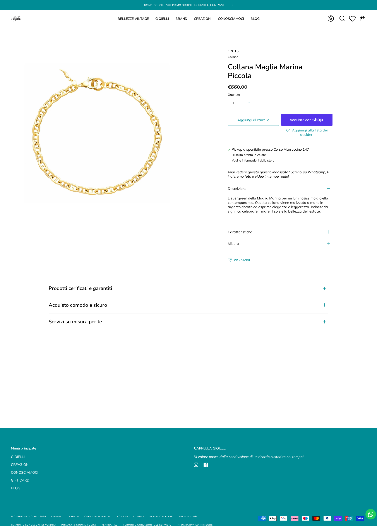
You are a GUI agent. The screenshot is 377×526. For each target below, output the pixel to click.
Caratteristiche (240, 232)
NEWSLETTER (223, 5)
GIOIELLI (18, 457)
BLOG (15, 488)
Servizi (74, 516)
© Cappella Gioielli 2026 (28, 516)
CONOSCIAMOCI (24, 472)
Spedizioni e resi (161, 516)
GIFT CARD (20, 480)
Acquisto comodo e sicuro (78, 305)
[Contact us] (370, 514)
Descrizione (237, 188)
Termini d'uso (189, 516)
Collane (233, 57)
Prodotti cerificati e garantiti (80, 288)
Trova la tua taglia (129, 516)
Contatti (57, 516)
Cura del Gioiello (97, 516)
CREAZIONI (20, 464)
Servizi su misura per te (75, 321)
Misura (233, 243)
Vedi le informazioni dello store (253, 160)
